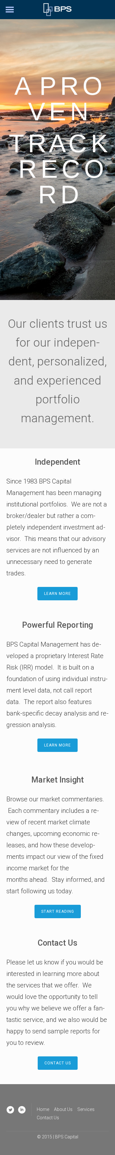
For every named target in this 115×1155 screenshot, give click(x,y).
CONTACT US (57, 1063)
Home (43, 1109)
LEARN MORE (57, 593)
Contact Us (48, 1117)
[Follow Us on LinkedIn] (22, 1110)
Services (86, 1109)
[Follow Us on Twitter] (10, 1110)
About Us (63, 1109)
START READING (57, 911)
